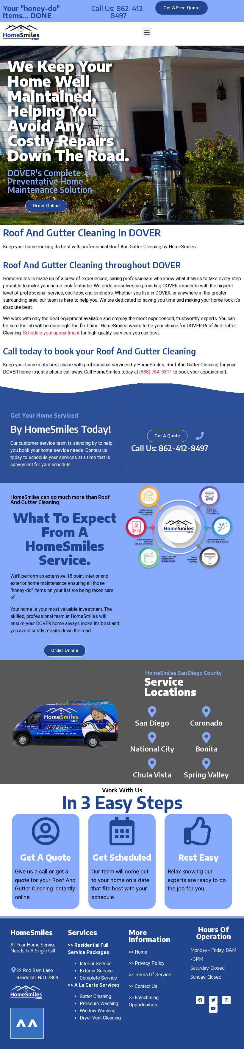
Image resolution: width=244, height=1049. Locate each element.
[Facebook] (200, 1000)
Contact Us (146, 986)
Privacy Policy (150, 963)
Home (141, 952)
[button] (147, 32)
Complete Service (98, 978)
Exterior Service (96, 971)
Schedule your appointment (51, 333)
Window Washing (97, 1011)
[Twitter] (213, 1000)
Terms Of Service (153, 974)
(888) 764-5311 (155, 372)
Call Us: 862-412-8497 (118, 12)
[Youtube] (213, 1008)
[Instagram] (226, 1000)
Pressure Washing (99, 1003)
